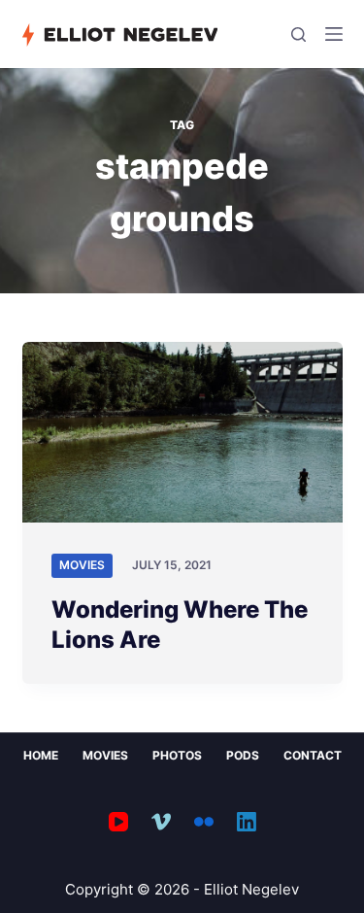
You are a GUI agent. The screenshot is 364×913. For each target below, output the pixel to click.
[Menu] (334, 34)
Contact (312, 755)
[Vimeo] (161, 821)
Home (40, 755)
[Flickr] (204, 821)
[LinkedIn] (246, 821)
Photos (177, 755)
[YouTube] (118, 821)
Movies (82, 565)
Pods (242, 755)
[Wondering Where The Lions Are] (182, 432)
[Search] (298, 34)
